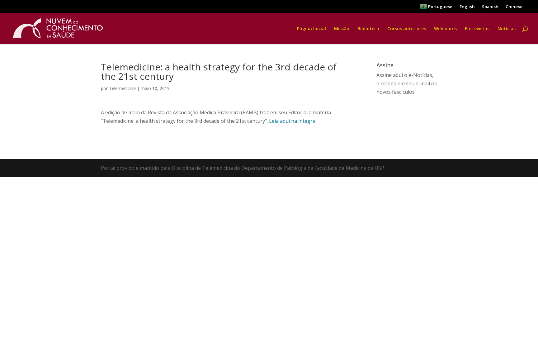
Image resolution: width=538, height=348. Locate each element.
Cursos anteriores (406, 28)
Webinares (445, 28)
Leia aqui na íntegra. (292, 120)
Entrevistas (477, 28)
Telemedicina (122, 88)
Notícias (507, 28)
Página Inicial (311, 28)
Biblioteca (368, 28)
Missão (341, 28)
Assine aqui (389, 75)
